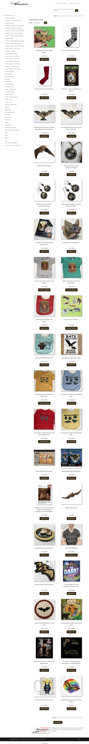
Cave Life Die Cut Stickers (71, 319)
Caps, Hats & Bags (9, 71)
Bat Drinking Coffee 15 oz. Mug (44, 700)
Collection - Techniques (10, 51)
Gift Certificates (8, 74)
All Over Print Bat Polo (71, 548)
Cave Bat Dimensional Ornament (44, 548)
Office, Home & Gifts (9, 112)
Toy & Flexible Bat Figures (11, 142)
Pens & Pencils (8, 117)
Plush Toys (7, 119)
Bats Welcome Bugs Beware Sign (71, 358)
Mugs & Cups (8, 109)
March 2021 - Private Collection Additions (14, 30)
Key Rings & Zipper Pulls (11, 104)
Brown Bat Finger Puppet (44, 165)
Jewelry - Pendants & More (11, 97)
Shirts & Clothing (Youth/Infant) (12, 130)
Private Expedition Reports (11, 53)
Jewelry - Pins (8, 99)
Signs (6, 132)
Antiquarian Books (9, 38)
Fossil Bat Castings (9, 91)
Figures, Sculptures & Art (10, 89)
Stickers (7, 137)
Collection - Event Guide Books (12, 56)
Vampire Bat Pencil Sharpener (71, 242)
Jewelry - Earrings (9, 94)
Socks (6, 135)
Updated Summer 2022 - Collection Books (14, 25)
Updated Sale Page (9, 23)
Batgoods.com (56, 728)
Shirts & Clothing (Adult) (10, 127)
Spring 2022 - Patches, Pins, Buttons (13, 28)
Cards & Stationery (9, 84)
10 (74, 15)
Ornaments (7, 114)
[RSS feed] (79, 739)
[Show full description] (46, 52)
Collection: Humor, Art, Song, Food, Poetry (14, 46)
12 (79, 15)
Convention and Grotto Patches (12, 145)
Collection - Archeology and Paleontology (14, 40)
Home (57, 3)
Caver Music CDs (9, 86)
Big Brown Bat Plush (71, 507)
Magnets (7, 107)
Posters (7, 122)
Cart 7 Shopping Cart (44, 743)
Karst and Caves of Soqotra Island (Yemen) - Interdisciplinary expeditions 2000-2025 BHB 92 (44, 509)
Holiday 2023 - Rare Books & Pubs (13, 20)
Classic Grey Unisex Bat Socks (71, 50)
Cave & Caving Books (10, 18)
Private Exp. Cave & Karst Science (13, 58)
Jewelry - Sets (8, 102)
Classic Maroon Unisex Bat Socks (43, 89)
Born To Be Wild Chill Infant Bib (44, 358)
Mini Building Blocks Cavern (44, 471)
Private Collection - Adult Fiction (12, 61)
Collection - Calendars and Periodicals (14, 35)
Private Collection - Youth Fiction (12, 63)
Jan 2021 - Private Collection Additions (14, 33)
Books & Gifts (63, 3)
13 (82, 15)
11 (77, 15)
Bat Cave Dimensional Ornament (44, 584)
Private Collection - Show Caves (12, 48)
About (70, 3)
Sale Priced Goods (9, 76)
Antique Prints (8, 81)
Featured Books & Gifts (9, 15)
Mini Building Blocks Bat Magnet (71, 471)
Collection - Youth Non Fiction (12, 66)
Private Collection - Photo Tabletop (13, 68)
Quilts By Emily (8, 125)
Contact (75, 3)
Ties (6, 140)
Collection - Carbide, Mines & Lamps (13, 43)
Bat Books (7, 79)
